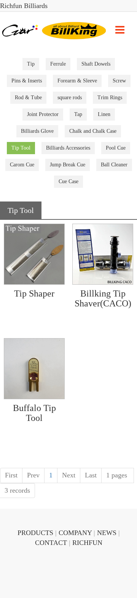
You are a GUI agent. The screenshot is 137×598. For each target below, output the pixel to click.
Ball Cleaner (114, 165)
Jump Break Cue (67, 165)
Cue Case (68, 181)
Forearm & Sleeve (77, 81)
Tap (78, 114)
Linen (104, 114)
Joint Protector (43, 114)
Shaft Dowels (95, 64)
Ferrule (58, 64)
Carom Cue (22, 165)
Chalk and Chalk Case (92, 131)
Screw (119, 81)
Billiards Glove (37, 131)
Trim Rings (109, 97)
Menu (120, 29)
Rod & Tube (28, 97)
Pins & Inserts (26, 81)
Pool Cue (116, 148)
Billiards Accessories (68, 148)
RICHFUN (87, 542)
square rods (69, 97)
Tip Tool (20, 148)
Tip (31, 64)
